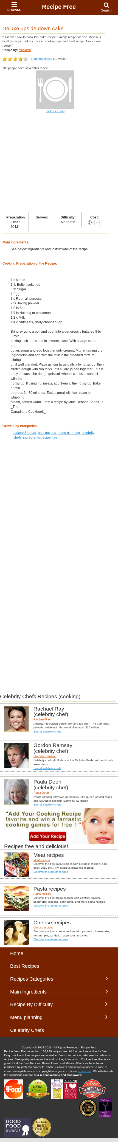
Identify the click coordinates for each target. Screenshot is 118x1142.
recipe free (49, 437)
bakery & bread (24, 433)
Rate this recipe (41, 58)
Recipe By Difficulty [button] (32, 1004)
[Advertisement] (59, 162)
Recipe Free (59, 6)
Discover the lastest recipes (50, 871)
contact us (84, 1071)
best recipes (47, 433)
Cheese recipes (43, 927)
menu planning (69, 433)
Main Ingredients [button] (32, 992)
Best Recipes (24, 966)
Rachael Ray (42, 719)
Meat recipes (41, 860)
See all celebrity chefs (47, 731)
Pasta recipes (42, 893)
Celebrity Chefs (27, 1030)
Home (16, 953)
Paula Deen (41, 792)
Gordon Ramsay (44, 756)
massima (25, 50)
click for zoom (55, 111)
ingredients (31, 437)
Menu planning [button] (32, 1017)
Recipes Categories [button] (31, 979)
